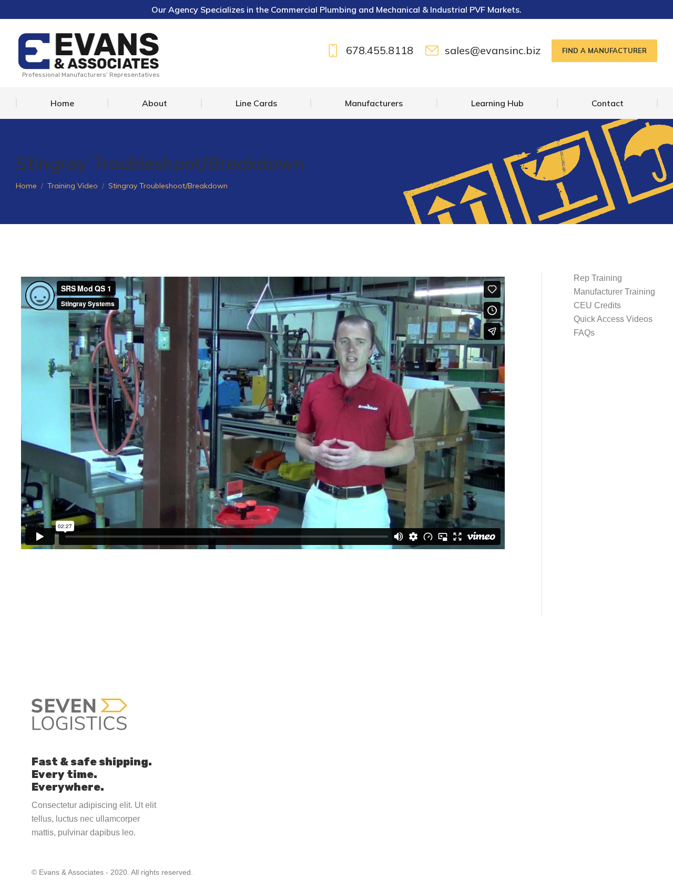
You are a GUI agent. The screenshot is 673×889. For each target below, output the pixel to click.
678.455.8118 (379, 50)
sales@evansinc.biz (493, 50)
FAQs (584, 332)
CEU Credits (597, 305)
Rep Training (598, 278)
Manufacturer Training (614, 291)
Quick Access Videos (613, 319)
